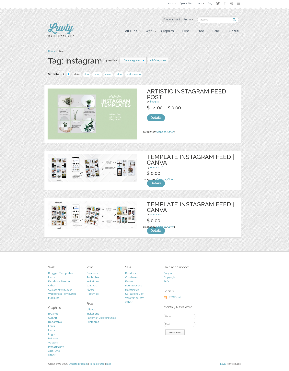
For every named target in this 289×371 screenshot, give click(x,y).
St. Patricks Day (134, 293)
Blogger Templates (60, 273)
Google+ (239, 3)
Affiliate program (78, 364)
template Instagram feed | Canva (190, 159)
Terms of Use (97, 364)
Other (170, 132)
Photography (56, 346)
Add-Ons (54, 350)
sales (108, 74)
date (77, 74)
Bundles (130, 273)
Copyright (170, 277)
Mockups (53, 297)
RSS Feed (175, 297)
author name (134, 74)
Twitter (218, 3)
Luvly (223, 364)
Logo (51, 334)
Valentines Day (134, 297)
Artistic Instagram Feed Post (186, 94)
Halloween (132, 289)
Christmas (131, 277)
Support (168, 273)
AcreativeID (156, 167)
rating (97, 74)
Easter (129, 281)
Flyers (90, 289)
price (119, 74)
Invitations (93, 281)
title (87, 74)
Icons (51, 277)
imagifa (154, 101)
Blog (108, 364)
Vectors (53, 342)
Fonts (51, 326)
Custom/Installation (60, 289)
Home (51, 51)
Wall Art (92, 285)
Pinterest (232, 3)
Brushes (53, 313)
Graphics (161, 132)
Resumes (92, 293)
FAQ (166, 281)
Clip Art (52, 317)
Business (92, 273)
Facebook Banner (59, 281)
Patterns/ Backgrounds (101, 317)
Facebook (225, 3)
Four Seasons (133, 285)
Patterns (53, 338)
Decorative (55, 321)
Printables (93, 277)
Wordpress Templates (62, 293)
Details (156, 118)
